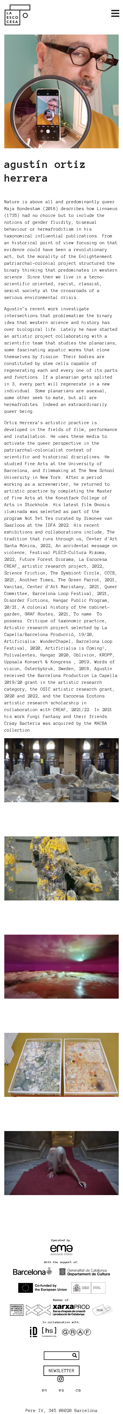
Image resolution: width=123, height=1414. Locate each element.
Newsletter (61, 1370)
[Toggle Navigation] (115, 13)
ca (78, 1390)
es (61, 1390)
